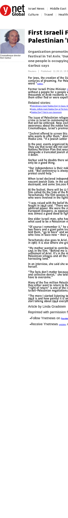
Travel (48, 14)
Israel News (36, 8)
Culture (33, 14)
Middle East (58, 8)
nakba (40, 84)
